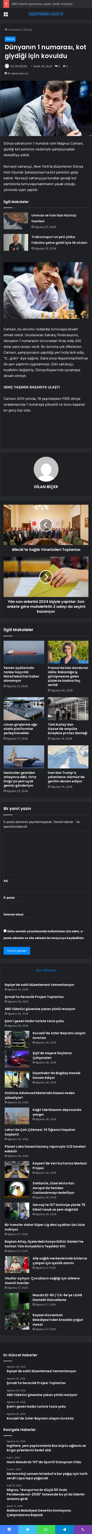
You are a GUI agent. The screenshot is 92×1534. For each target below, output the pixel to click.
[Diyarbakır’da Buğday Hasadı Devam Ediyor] (17, 1079)
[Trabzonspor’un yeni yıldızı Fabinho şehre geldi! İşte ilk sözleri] (16, 242)
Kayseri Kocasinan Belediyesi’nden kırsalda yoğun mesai (58, 1320)
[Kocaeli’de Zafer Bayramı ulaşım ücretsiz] (17, 1039)
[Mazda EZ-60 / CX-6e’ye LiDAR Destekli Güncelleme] (17, 1301)
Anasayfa (14, 29)
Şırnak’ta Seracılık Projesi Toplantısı (34, 997)
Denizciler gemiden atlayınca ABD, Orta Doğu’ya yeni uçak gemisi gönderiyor (20, 779)
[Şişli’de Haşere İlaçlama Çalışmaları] (17, 1059)
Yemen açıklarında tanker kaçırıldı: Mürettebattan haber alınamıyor (21, 674)
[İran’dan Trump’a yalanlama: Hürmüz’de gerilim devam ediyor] (68, 756)
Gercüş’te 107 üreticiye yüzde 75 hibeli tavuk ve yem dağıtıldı (59, 1207)
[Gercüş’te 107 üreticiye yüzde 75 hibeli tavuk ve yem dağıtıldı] (17, 1211)
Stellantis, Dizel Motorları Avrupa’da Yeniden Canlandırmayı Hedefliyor (54, 1188)
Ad (7, 881)
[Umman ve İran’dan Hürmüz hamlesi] (16, 220)
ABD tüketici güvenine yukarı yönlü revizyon (42, 4)
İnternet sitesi (13, 914)
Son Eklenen (46, 970)
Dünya (27, 29)
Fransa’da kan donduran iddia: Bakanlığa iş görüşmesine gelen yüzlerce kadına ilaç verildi (68, 676)
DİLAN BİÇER (18, 66)
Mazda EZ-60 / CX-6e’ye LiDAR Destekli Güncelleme (57, 1297)
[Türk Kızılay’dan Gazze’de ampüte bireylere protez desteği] (68, 708)
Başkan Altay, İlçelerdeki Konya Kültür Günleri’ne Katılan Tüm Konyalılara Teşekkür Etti (44, 1243)
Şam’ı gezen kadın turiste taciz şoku (34, 1021)
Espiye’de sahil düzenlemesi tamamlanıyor (39, 984)
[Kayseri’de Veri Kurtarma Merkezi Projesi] (17, 1169)
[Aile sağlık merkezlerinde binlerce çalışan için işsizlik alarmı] (17, 1264)
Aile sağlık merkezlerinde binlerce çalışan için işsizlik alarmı (60, 1260)
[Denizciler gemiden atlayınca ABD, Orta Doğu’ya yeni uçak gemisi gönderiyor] (24, 756)
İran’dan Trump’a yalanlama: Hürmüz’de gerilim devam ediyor (66, 776)
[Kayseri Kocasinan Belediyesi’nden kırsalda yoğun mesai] (17, 1321)
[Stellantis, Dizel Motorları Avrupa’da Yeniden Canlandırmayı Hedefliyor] (17, 1189)
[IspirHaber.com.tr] (46, 13)
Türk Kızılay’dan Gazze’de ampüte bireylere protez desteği (67, 728)
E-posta (10, 897)
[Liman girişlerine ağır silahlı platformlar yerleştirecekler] (24, 708)
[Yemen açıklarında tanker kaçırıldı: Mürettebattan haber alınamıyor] (24, 652)
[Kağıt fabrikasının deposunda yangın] (17, 1116)
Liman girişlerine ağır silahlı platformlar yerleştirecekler (21, 728)
